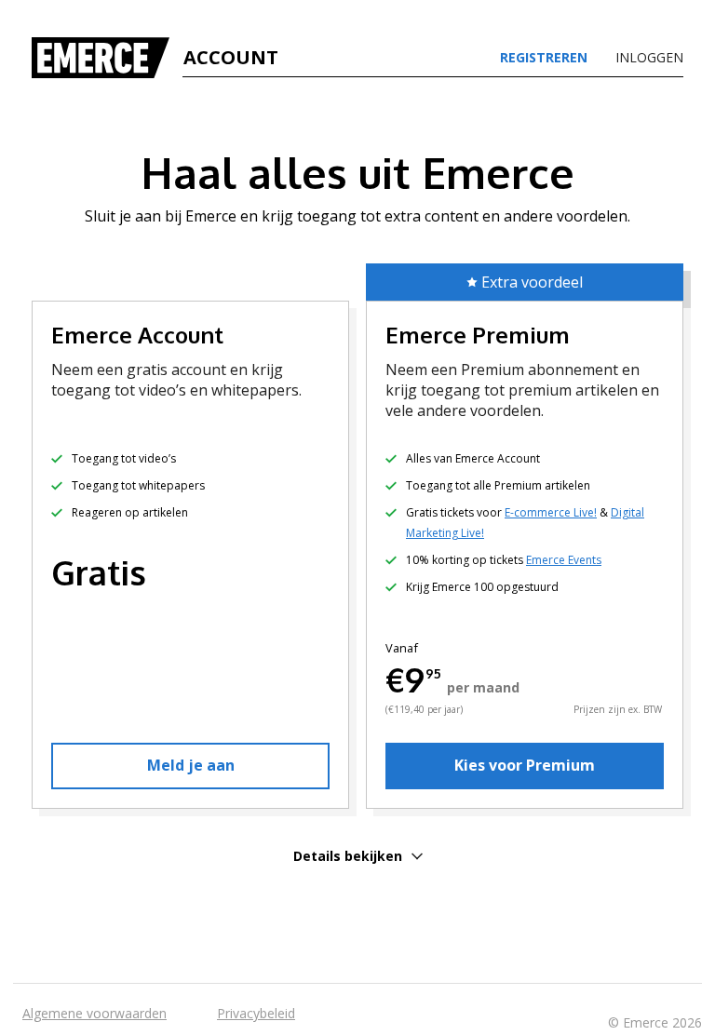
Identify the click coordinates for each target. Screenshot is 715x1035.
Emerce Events (563, 560)
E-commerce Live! (551, 512)
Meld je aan (191, 765)
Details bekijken (347, 856)
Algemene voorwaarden (94, 1013)
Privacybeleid (256, 1013)
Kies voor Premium (524, 765)
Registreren (543, 57)
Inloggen (649, 57)
